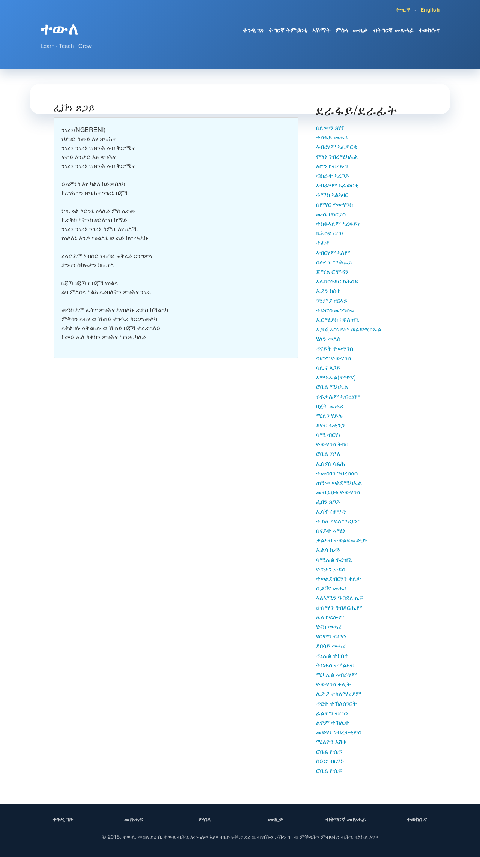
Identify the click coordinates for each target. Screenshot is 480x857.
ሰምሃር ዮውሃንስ (334, 204)
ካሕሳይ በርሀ (329, 233)
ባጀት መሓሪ (329, 406)
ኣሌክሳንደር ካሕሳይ (337, 281)
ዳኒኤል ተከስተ (332, 655)
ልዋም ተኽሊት (333, 722)
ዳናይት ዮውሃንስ (334, 348)
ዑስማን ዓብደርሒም (339, 607)
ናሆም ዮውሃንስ (333, 358)
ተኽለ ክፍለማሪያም (338, 521)
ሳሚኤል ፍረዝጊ (334, 559)
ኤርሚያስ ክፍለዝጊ (337, 319)
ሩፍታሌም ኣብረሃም (338, 396)
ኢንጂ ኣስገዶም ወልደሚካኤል (348, 329)
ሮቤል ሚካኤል (332, 386)
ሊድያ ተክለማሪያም (338, 693)
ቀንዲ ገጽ (253, 29)
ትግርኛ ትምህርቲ (288, 29)
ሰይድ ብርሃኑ (330, 760)
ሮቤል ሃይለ (328, 453)
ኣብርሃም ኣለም (333, 252)
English (430, 9)
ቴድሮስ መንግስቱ (335, 310)
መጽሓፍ (133, 819)
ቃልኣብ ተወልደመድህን (341, 540)
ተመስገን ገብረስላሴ (337, 473)
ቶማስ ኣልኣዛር (332, 194)
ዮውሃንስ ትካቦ (332, 444)
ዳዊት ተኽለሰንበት (336, 703)
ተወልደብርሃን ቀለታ (338, 578)
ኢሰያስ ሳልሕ (330, 463)
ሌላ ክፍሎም (330, 617)
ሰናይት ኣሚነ (330, 530)
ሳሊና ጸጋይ (328, 367)
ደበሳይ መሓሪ (331, 645)
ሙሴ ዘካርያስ (331, 214)
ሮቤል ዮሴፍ (329, 751)
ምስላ (342, 29)
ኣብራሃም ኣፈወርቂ (337, 185)
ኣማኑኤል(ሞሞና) (336, 377)
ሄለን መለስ (328, 338)
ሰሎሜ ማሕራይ (334, 262)
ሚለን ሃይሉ (329, 415)
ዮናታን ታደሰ (330, 569)
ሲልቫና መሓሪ (331, 588)
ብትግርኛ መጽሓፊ (393, 29)
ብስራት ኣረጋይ (332, 175)
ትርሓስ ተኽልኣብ (335, 665)
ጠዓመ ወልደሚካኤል (339, 482)
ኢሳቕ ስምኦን (331, 511)
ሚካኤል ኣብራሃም (336, 674)
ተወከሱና (429, 29)
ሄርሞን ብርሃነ (331, 636)
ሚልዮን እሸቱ (331, 741)
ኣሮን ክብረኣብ (332, 166)
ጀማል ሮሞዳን (332, 271)
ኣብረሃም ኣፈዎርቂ (336, 146)
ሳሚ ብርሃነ (328, 434)
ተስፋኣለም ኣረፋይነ (338, 223)
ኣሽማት (321, 29)
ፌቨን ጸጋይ (328, 501)
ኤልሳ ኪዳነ (328, 549)
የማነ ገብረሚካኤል (337, 156)
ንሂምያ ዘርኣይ (332, 300)
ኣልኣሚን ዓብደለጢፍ (339, 597)
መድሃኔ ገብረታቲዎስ (339, 732)
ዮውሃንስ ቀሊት (333, 684)
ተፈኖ (322, 242)
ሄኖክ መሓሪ (329, 626)
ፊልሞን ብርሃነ (332, 713)
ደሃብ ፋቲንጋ (330, 425)
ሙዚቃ (360, 29)
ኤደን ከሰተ (328, 290)
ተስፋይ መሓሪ (332, 137)
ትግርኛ (403, 9)
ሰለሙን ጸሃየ (330, 127)
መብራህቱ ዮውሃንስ (338, 492)
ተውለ (59, 28)
